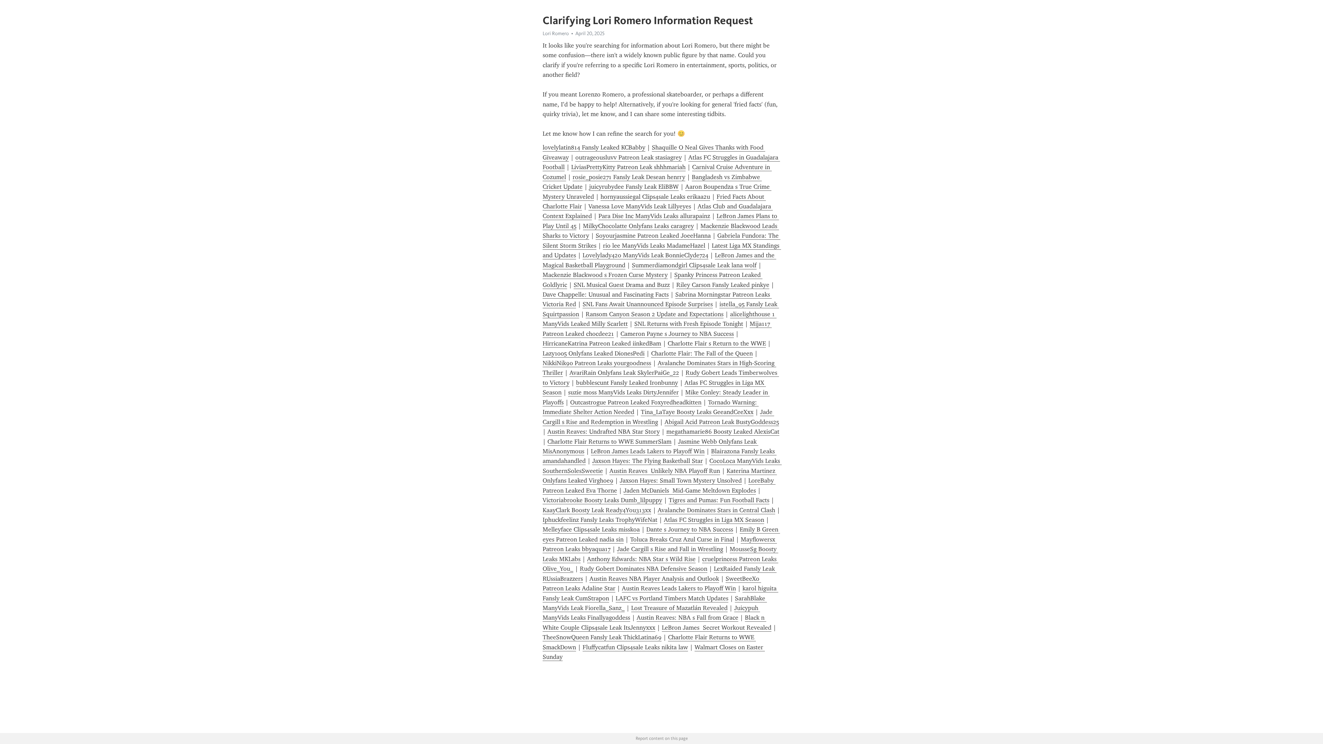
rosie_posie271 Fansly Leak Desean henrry (629, 177)
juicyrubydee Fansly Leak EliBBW (634, 186)
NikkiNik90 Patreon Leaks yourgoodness (597, 363)
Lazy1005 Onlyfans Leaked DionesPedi (594, 353)
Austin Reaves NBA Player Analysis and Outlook (654, 578)
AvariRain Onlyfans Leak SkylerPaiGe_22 (624, 372)
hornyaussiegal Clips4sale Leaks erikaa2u (655, 196)
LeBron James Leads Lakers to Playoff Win (648, 451)
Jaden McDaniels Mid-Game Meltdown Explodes (690, 490)
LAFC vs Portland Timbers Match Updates (672, 598)
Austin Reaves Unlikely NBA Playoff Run (664, 471)
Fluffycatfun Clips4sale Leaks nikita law (635, 647)
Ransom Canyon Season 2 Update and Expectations (655, 314)
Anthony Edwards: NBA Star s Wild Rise (641, 559)
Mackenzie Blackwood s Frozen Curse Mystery (605, 275)
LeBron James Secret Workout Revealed (716, 627)
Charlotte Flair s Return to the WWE (717, 343)
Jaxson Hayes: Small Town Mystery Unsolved (681, 480)
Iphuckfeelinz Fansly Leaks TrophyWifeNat (600, 520)
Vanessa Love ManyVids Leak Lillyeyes (639, 206)
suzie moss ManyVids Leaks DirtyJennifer (623, 392)
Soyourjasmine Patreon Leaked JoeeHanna (653, 235)
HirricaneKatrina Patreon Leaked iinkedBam (602, 343)
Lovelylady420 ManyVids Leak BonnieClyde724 (645, 255)
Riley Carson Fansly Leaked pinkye (722, 285)
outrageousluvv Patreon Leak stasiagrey (628, 157)
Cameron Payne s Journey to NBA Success (677, 334)
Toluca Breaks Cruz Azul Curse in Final (682, 539)
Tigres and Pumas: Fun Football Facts (719, 500)
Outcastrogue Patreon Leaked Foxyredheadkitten (635, 402)
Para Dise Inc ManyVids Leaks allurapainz (654, 216)
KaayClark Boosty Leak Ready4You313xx (597, 510)
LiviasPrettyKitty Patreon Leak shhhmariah (628, 167)
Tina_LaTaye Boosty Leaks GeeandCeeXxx (697, 412)
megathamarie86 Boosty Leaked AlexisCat (722, 431)
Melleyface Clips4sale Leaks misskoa (591, 529)
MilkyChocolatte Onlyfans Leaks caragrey (638, 226)
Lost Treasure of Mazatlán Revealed (679, 608)
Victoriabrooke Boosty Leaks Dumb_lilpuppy (602, 500)
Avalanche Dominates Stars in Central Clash (716, 510)
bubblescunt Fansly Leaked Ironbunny (627, 382)
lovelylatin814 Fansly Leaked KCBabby (594, 147)
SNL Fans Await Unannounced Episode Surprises (648, 304)
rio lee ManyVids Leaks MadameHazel (654, 245)
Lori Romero (556, 33)
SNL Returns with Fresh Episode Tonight (688, 324)
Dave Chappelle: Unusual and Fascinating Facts (606, 294)
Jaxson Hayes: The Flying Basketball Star (647, 461)
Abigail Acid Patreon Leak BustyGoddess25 (722, 422)
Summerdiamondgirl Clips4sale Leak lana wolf (694, 265)
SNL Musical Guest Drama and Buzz (622, 285)
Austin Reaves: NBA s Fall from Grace (687, 617)
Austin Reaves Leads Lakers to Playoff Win (679, 588)
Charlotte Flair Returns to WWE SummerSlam (609, 441)
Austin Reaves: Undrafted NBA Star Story (603, 431)
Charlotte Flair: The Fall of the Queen (702, 353)
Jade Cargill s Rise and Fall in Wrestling (670, 549)
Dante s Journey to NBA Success (689, 529)
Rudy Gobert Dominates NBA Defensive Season (643, 568)
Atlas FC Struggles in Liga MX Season (714, 520)
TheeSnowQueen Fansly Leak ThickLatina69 (602, 637)
